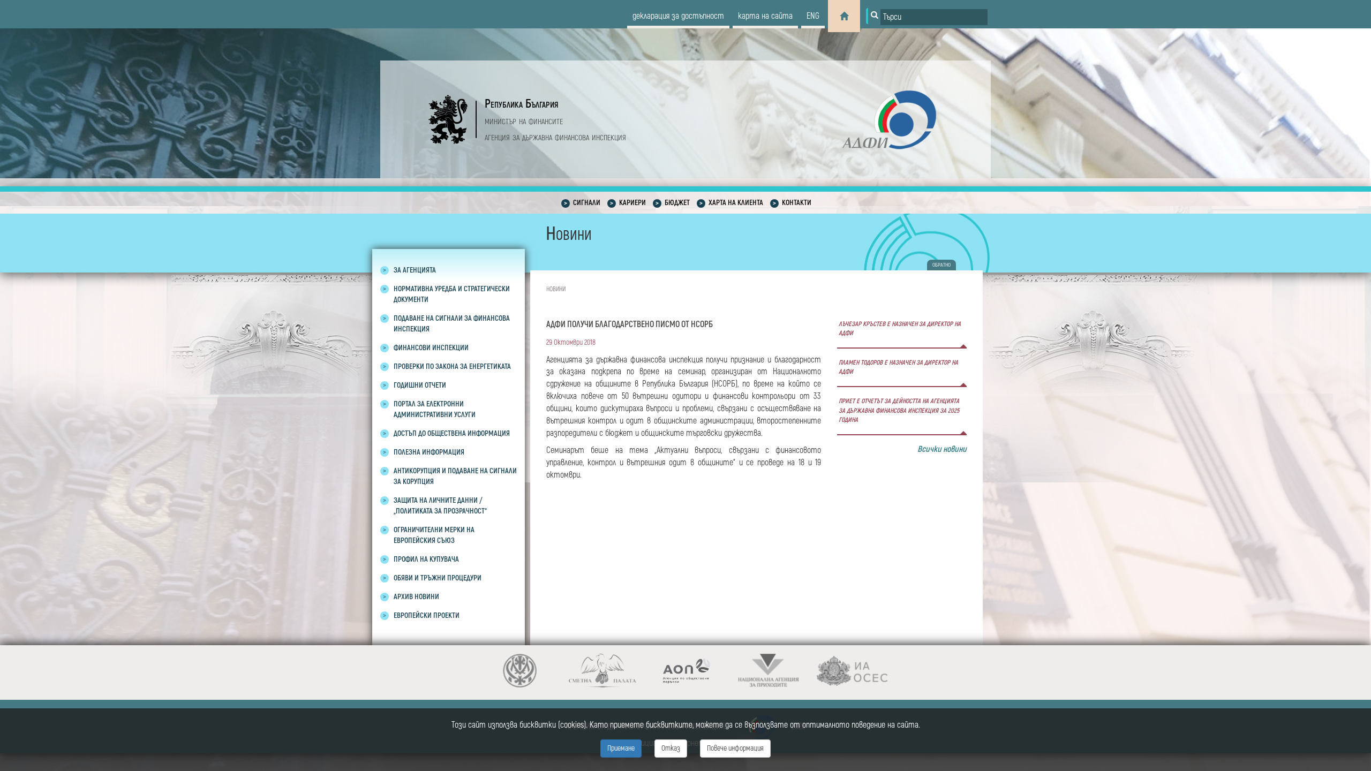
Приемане (621, 748)
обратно (941, 265)
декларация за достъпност (678, 16)
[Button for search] (873, 16)
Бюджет (677, 202)
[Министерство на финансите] (520, 670)
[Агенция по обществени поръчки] (686, 670)
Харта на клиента (736, 202)
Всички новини (942, 449)
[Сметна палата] (603, 670)
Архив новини (416, 596)
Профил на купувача (426, 559)
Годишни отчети (420, 385)
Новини (556, 289)
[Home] (844, 16)
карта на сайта (765, 16)
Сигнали (586, 202)
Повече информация (735, 748)
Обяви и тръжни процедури (437, 578)
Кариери (632, 202)
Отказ (670, 748)
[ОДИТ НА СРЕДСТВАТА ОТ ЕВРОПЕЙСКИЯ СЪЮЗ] (852, 670)
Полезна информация (429, 452)
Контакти (796, 202)
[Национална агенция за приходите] (769, 670)
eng (813, 16)
